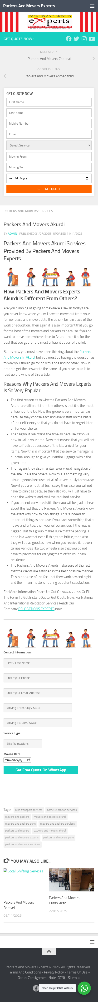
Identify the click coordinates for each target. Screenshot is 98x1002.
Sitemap (74, 978)
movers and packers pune (20, 823)
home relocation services (62, 810)
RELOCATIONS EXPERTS (36, 609)
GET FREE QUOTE (49, 189)
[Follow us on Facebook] (69, 39)
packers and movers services (22, 844)
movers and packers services (57, 823)
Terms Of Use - (78, 972)
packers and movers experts (22, 837)
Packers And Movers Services (28, 211)
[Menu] (92, 6)
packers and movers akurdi (50, 830)
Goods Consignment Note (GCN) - (43, 978)
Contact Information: (17, 652)
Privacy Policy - (55, 972)
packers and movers (17, 830)
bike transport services (29, 810)
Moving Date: (12, 754)
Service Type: (12, 733)
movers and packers (17, 816)
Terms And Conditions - (26, 972)
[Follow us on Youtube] (91, 39)
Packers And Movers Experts (29, 6)
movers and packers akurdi (50, 816)
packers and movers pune (58, 837)
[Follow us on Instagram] (84, 39)
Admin (12, 233)
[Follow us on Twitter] (76, 39)
